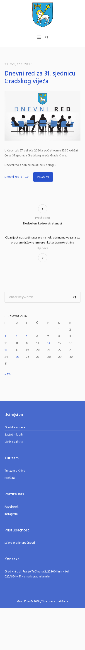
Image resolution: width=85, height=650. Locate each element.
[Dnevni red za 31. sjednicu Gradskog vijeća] (42, 116)
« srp (8, 374)
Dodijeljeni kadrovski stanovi (42, 223)
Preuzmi (43, 177)
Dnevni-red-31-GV (17, 177)
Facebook (12, 506)
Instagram (11, 514)
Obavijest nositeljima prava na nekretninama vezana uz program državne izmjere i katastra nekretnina (42, 240)
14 (48, 343)
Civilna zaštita (14, 442)
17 (6, 350)
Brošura (10, 478)
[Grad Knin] (42, 14)
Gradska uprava (15, 427)
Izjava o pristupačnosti (20, 542)
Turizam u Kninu (15, 470)
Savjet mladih (14, 434)
